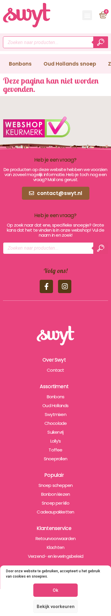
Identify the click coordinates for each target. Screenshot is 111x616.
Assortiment (54, 386)
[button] (87, 15)
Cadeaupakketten (55, 512)
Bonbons (20, 63)
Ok (55, 590)
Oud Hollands (55, 405)
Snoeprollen (55, 459)
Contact (55, 370)
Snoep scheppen (55, 485)
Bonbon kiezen (55, 494)
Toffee (55, 450)
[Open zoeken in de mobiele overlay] (55, 42)
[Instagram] (64, 286)
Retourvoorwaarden (55, 538)
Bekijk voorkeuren (56, 606)
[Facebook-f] (46, 286)
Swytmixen (55, 414)
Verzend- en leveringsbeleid (55, 556)
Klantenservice (54, 528)
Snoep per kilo (55, 503)
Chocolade (55, 423)
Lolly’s (55, 441)
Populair (54, 475)
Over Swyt (54, 360)
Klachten (56, 547)
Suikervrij (55, 432)
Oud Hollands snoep (70, 63)
